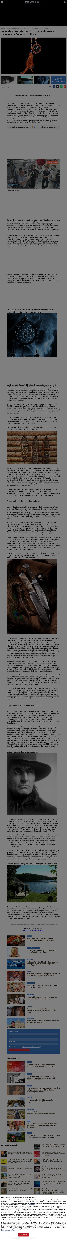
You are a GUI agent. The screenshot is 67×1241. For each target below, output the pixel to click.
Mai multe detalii (30, 1204)
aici (48, 1212)
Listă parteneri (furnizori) (8, 1230)
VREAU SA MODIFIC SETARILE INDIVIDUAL (22, 1238)
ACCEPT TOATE (23, 1234)
